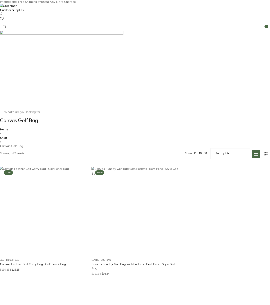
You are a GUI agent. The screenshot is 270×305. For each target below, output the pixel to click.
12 (195, 153)
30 (205, 153)
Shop (3, 137)
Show (188, 153)
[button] (79, 195)
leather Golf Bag (9, 260)
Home (4, 129)
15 (200, 153)
